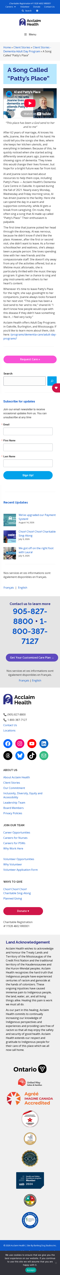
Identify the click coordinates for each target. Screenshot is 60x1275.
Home (7, 47)
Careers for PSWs (14, 843)
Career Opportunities (16, 832)
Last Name (9, 456)
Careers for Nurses (15, 838)
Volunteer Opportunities (18, 859)
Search (28, 10)
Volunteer (25, 6)
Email (6, 424)
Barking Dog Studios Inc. (45, 1245)
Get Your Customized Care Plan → (32, 657)
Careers (10, 6)
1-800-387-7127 (30, 631)
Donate (36, 6)
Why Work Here (13, 848)
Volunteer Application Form (20, 870)
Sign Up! (28, 475)
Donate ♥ (23, 911)
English (22, 587)
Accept (31, 1270)
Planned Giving (12, 898)
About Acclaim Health (16, 777)
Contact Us (49, 6)
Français (9, 587)
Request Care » (30, 359)
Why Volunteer (12, 864)
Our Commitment (14, 788)
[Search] (52, 381)
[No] (56, 1263)
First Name (9, 440)
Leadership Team (14, 802)
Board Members (13, 808)
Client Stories (22, 47)
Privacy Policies (12, 813)
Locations (9, 730)
